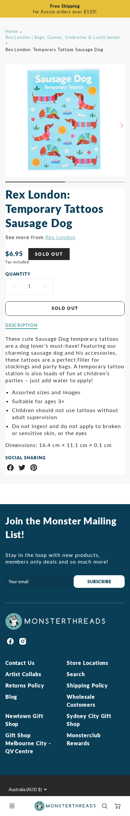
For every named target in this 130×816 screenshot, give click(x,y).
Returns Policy (24, 685)
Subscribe (99, 581)
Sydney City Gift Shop (89, 720)
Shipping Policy (87, 685)
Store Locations (87, 663)
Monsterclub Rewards (84, 739)
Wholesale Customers (81, 700)
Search (76, 674)
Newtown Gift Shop (24, 720)
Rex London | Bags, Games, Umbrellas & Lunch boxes (62, 37)
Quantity (18, 274)
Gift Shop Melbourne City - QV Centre (28, 743)
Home (11, 31)
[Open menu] (12, 806)
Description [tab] (21, 325)
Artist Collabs (23, 674)
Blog (11, 696)
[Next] (121, 125)
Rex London (60, 237)
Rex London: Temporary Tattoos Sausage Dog (54, 49)
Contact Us (20, 663)
